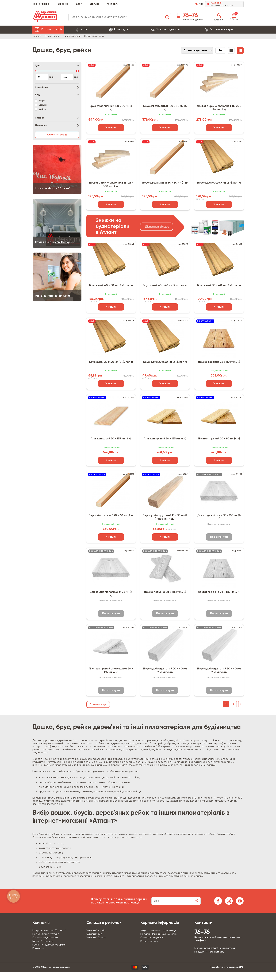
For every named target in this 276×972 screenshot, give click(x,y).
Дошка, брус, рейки (94, 36)
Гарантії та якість (42, 941)
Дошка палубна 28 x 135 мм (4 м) (165, 592)
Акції (84, 29)
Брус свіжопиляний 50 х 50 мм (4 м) (165, 182)
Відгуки (94, 4)
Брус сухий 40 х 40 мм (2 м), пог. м (165, 285)
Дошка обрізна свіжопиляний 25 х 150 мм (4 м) (219, 108)
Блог (79, 4)
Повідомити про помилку (209, 952)
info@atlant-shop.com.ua (219, 948)
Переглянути (219, 536)
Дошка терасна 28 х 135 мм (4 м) (219, 592)
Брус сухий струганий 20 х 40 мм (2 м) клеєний (165, 670)
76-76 (189, 15)
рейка (42, 109)
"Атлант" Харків (95, 930)
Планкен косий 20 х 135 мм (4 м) (111, 438)
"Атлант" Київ (94, 934)
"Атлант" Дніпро (96, 937)
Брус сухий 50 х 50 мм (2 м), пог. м (219, 182)
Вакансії (62, 4)
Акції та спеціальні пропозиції (158, 930)
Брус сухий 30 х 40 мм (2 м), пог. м (219, 285)
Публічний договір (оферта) (48, 945)
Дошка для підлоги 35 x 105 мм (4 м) (219, 517)
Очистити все (57, 135)
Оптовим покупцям (221, 29)
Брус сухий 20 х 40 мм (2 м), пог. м (111, 362)
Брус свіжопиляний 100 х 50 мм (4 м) (165, 108)
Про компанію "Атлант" (46, 934)
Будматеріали (52, 36)
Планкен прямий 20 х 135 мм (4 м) (165, 438)
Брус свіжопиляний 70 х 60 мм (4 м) (111, 515)
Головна (36, 36)
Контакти (112, 4)
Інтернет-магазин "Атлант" (48, 930)
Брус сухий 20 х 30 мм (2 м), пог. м (165, 362)
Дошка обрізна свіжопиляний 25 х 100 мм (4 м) (111, 184)
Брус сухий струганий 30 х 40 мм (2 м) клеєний (219, 670)
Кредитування (149, 941)
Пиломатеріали (72, 36)
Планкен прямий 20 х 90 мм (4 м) (219, 438)
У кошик (110, 127)
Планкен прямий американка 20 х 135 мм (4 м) (111, 670)
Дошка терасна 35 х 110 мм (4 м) (219, 362)
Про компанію (41, 4)
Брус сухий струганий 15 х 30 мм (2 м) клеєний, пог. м (165, 517)
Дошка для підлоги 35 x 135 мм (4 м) (110, 594)
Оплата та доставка (169, 29)
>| (241, 704)
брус (42, 101)
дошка (42, 105)
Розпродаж (121, 29)
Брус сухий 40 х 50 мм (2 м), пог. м (111, 285)
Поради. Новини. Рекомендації (158, 934)
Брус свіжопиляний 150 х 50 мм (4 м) (110, 108)
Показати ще (98, 704)
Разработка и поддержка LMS (227, 967)
